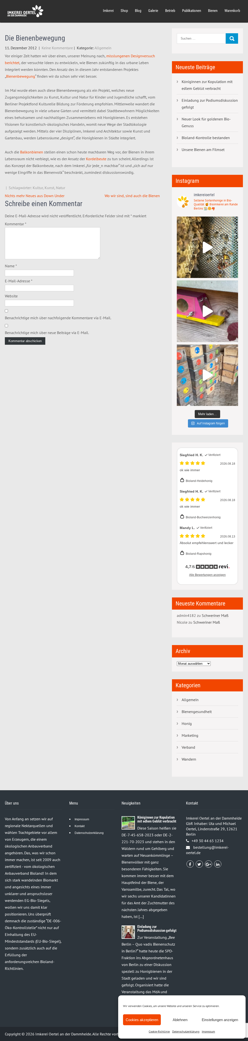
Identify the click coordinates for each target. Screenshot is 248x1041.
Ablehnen (180, 1020)
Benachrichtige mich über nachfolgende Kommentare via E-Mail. (58, 317)
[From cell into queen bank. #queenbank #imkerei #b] (207, 247)
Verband (188, 747)
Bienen (212, 10)
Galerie (153, 10)
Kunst (49, 187)
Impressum (208, 1031)
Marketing (190, 735)
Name (11, 265)
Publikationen (191, 10)
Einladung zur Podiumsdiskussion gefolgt (210, 103)
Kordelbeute (96, 158)
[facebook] (190, 864)
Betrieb (170, 10)
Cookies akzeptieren (142, 1020)
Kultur (38, 187)
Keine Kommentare (57, 47)
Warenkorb (232, 10)
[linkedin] (217, 864)
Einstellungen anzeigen (220, 1020)
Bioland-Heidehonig (199, 481)
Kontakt (80, 826)
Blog (138, 10)
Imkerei (108, 10)
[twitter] (199, 864)
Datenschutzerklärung (185, 1031)
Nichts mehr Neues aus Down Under (34, 195)
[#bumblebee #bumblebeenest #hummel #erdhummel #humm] (207, 311)
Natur (60, 187)
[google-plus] (208, 864)
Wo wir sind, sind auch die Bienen (132, 195)
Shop (124, 10)
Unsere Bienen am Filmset (203, 149)
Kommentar (15, 223)
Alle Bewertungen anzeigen (207, 575)
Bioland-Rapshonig (198, 553)
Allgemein (102, 47)
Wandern (189, 759)
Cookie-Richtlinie (159, 1031)
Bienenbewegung (20, 76)
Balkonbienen (31, 152)
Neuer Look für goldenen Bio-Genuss (206, 122)
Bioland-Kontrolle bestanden (206, 137)
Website (11, 296)
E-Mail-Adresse (18, 280)
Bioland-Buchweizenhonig (203, 517)
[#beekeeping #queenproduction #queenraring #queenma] (207, 375)
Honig (187, 723)
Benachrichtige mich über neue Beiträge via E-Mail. (47, 332)
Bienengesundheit (197, 711)
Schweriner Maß (215, 615)
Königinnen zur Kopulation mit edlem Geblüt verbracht (207, 85)
